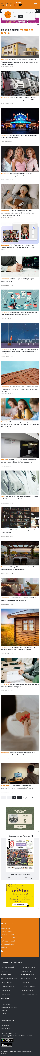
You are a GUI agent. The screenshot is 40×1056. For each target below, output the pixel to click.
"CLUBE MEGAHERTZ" (8, 986)
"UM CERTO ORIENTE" (28, 990)
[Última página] (19, 797)
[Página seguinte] (14, 797)
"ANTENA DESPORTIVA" (28, 979)
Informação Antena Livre (9, 1007)
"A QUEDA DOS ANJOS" (28, 986)
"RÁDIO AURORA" (6, 975)
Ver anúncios (5, 1026)
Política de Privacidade (8, 941)
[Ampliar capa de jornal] (20, 855)
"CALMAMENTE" (6, 990)
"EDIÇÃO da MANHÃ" (8, 967)
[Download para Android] (19, 1040)
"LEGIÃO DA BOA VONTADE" (30, 994)
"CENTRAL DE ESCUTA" (28, 967)
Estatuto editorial (6, 932)
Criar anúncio (5, 1029)
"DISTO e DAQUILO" (27, 975)
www (11, 878)
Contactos (4, 947)
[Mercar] (20, 819)
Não (14, 16)
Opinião (3, 1013)
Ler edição (30, 878)
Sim (20, 16)
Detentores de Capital (8, 935)
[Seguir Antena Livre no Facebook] (2, 951)
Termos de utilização (7, 944)
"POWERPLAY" (25, 982)
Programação (5, 1004)
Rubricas (4, 1010)
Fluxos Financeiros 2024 (8, 938)
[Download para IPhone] (20, 1045)
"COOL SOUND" (6, 971)
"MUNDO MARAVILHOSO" (9, 979)
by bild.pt (4, 1053)
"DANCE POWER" (26, 971)
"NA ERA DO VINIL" (7, 982)
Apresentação (5, 928)
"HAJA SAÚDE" (5, 994)
